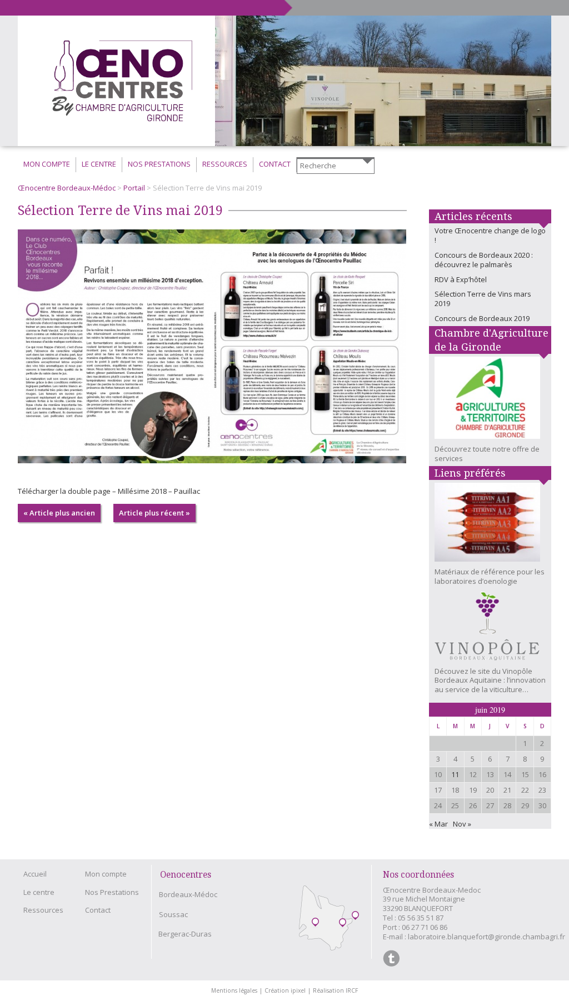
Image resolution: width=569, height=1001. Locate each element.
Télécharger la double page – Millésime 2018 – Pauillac (109, 491)
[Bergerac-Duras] (355, 916)
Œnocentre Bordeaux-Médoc (67, 188)
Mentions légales (236, 990)
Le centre (38, 892)
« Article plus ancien (59, 513)
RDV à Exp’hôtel (461, 279)
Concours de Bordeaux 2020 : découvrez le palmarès (484, 259)
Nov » (462, 824)
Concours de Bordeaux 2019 (482, 318)
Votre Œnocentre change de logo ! (490, 235)
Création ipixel (287, 990)
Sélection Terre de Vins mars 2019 (483, 298)
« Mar (438, 824)
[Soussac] (342, 923)
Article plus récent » (154, 513)
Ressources (224, 164)
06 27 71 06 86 (424, 927)
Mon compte (46, 164)
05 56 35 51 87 (420, 918)
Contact (275, 164)
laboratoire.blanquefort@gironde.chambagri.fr (486, 937)
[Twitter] (391, 958)
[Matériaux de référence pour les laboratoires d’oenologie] (490, 525)
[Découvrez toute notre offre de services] (490, 400)
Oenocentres (185, 874)
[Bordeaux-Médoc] (315, 923)
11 (455, 774)
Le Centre (99, 164)
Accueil (35, 874)
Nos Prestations (159, 164)
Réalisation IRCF (335, 990)
